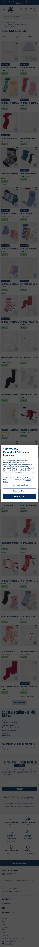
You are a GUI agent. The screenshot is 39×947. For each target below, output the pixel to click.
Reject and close (18, 491)
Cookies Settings (20, 485)
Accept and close (19, 497)
